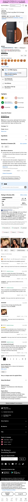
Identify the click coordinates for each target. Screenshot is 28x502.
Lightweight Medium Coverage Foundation (10, 392)
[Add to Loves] (26, 51)
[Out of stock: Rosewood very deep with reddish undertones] (2, 63)
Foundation (11, 9)
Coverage (21, 17)
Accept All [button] (20, 494)
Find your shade (5, 66)
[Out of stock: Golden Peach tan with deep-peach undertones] (2, 60)
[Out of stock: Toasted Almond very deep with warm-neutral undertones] (24, 60)
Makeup (2, 9)
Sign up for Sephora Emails (8, 455)
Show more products (9, 103)
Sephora (3, 388)
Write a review (23, 195)
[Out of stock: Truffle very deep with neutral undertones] (21, 60)
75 (22, 359)
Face (7, 9)
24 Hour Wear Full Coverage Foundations (10, 398)
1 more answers (6, 170)
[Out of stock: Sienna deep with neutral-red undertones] (8, 60)
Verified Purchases (21, 250)
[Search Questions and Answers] (2, 146)
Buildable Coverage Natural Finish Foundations (12, 395)
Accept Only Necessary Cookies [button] (7, 493)
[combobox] (15, 5)
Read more (5, 167)
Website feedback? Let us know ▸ (14, 403)
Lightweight (4, 18)
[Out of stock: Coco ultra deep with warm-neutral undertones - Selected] (5, 63)
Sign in (6, 73)
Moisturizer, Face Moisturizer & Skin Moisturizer (12, 386)
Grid (22, 55)
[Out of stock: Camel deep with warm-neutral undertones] (15, 60)
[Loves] (23, 5)
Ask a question (12, 16)
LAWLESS (3, 11)
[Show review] (5, 243)
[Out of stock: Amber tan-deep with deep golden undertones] (5, 60)
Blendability (15, 17)
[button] (18, 48)
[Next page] (25, 359)
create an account (13, 73)
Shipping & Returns (9, 75)
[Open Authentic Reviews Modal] (13, 210)
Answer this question (7, 173)
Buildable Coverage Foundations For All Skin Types (12, 394)
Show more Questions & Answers (10, 178)
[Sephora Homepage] (5, 5)
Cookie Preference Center (8, 490)
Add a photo (4, 369)
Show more (3, 131)
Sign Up (22, 459)
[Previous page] (1, 359)
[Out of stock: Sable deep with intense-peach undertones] (18, 60)
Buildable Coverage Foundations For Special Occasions (13, 397)
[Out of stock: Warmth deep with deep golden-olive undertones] (11, 60)
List (25, 55)
